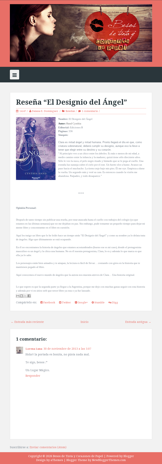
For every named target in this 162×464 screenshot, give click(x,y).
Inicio (85, 321)
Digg (114, 302)
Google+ (82, 302)
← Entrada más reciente (27, 321)
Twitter (66, 302)
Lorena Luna (33, 348)
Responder (32, 375)
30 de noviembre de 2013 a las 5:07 (67, 348)
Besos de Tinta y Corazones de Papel (78, 456)
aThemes (57, 460)
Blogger (128, 456)
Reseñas (70, 111)
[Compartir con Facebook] (29, 296)
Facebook (49, 302)
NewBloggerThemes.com (109, 460)
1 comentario (90, 111)
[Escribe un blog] (22, 296)
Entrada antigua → (138, 321)
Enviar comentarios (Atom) (48, 447)
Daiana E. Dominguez (45, 111)
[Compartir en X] (25, 296)
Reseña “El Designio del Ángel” (71, 102)
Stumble (99, 302)
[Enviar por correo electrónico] (18, 296)
